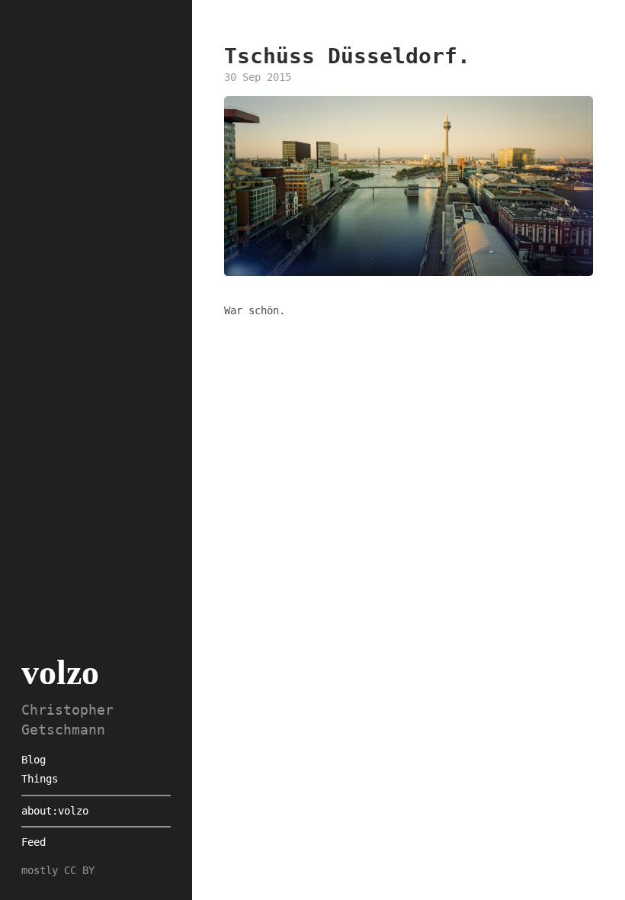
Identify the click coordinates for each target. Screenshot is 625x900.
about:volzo (54, 811)
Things (39, 779)
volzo (60, 672)
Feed (33, 842)
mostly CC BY (58, 870)
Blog (33, 760)
